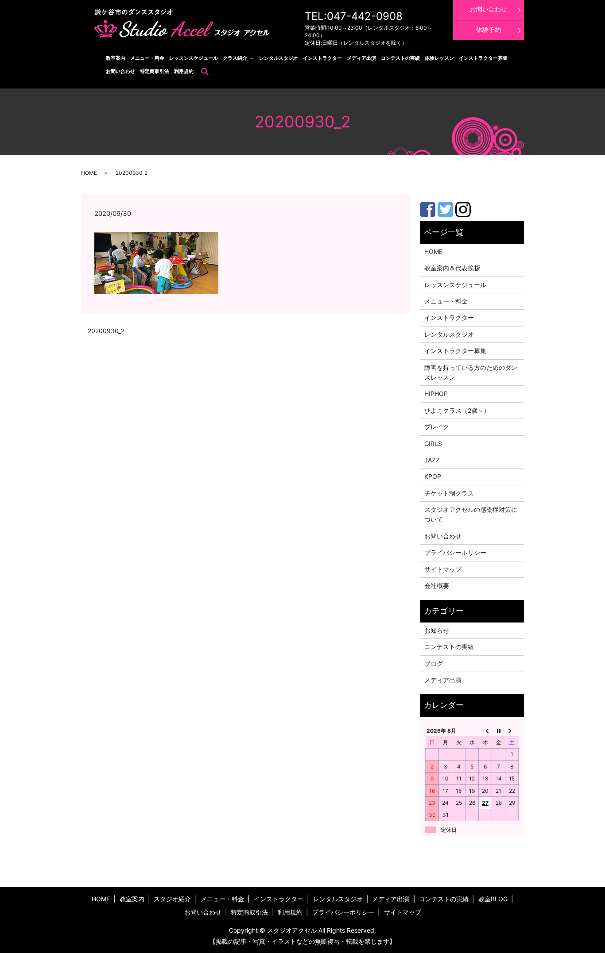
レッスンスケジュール (193, 58)
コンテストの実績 (400, 58)
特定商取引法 (154, 71)
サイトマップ (443, 569)
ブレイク (436, 426)
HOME (89, 172)
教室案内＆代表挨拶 (452, 268)
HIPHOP (436, 393)
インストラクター (322, 58)
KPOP (432, 476)
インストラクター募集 (483, 58)
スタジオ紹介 (172, 899)
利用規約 (184, 71)
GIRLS (433, 443)
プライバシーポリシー (455, 552)
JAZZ (432, 460)
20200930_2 (106, 330)
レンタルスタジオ (278, 58)
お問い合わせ (120, 71)
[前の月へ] (485, 730)
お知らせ (436, 630)
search (205, 71)
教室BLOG (493, 899)
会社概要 (436, 585)
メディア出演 (361, 58)
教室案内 (115, 58)
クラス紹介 (235, 58)
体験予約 (488, 29)
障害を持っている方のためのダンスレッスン (470, 372)
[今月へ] (498, 730)
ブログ (433, 663)
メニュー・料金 (147, 58)
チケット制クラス (449, 493)
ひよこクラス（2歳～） (457, 410)
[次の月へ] (512, 730)
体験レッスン (439, 58)
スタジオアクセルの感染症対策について (470, 514)
